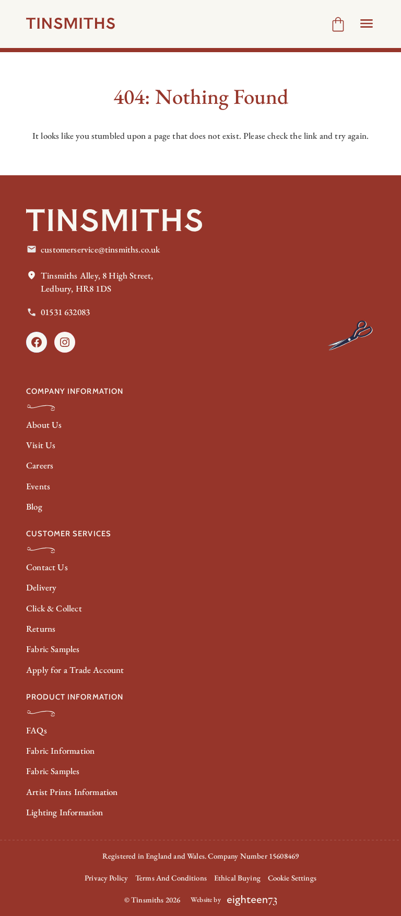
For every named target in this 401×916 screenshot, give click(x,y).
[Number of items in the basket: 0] (338, 24)
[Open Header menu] (366, 23)
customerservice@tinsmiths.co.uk (100, 249)
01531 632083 (65, 312)
